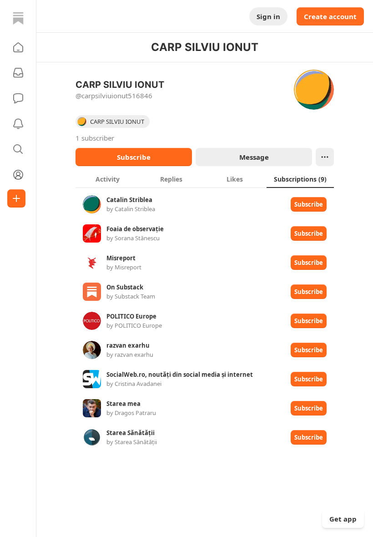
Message (254, 157)
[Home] (18, 18)
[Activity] (18, 124)
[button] (18, 47)
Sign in (268, 16)
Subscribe (134, 157)
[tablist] (205, 179)
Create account (330, 16)
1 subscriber (95, 137)
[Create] (16, 198)
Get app (343, 518)
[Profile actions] (325, 157)
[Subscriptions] (18, 73)
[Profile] (18, 175)
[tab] (107, 179)
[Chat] (18, 98)
